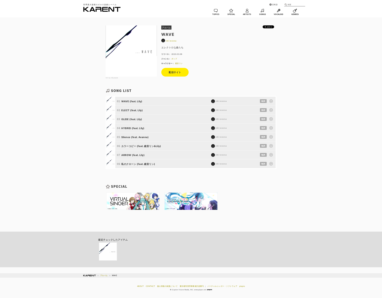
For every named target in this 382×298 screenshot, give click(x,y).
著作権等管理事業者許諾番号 (192, 286)
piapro (242, 286)
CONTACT (150, 286)
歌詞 (263, 101)
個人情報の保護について (167, 286)
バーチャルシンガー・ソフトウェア (222, 286)
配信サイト (175, 72)
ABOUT (140, 286)
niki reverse (171, 41)
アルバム (104, 275)
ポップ (174, 59)
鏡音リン (179, 63)
